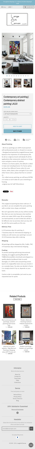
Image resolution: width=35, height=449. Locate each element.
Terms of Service (17, 398)
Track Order (17, 378)
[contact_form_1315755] (31, 445)
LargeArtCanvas (21, 443)
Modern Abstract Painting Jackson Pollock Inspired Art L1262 (26, 322)
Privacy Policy (17, 396)
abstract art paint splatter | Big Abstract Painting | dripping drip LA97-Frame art (9, 349)
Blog (17, 400)
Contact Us (17, 376)
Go (31, 428)
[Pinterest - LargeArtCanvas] (17, 413)
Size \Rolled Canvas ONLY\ (11, 111)
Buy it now (17, 131)
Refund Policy (17, 394)
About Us (17, 374)
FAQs (17, 380)
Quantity (6, 117)
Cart (29, 7)
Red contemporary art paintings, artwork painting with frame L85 (9, 322)
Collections (17, 382)
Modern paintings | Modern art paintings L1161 (26, 348)
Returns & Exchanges (18, 409)
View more (17, 299)
